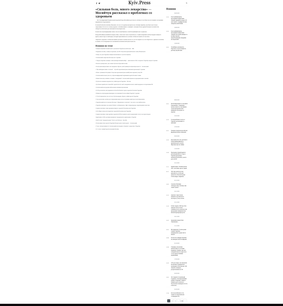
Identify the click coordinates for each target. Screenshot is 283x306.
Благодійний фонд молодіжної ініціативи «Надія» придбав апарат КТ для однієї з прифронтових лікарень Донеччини (179, 20)
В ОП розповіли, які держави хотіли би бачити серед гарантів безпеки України (119, 90)
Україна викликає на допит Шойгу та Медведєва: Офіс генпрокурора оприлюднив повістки (123, 105)
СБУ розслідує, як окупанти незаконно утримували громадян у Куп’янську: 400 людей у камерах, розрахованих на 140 (179, 266)
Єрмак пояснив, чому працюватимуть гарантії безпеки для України (116, 108)
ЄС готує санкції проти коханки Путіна (107, 129)
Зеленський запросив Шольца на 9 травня (108, 57)
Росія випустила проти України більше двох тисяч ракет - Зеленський (116, 123)
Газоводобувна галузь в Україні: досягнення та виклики (178, 121)
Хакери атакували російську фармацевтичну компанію (179, 131)
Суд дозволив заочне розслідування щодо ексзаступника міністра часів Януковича (120, 99)
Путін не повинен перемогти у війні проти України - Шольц (113, 81)
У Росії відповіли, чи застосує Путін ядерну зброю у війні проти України (117, 96)
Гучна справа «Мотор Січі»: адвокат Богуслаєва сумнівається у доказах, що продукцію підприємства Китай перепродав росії (179, 209)
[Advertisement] (177, 75)
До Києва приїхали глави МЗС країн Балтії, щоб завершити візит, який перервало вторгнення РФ (124, 84)
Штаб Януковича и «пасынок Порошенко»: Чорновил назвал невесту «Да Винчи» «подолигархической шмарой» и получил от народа (179, 108)
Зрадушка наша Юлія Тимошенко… (177, 221)
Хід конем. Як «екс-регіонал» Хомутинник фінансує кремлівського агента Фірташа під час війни (179, 142)
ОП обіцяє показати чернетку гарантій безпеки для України (113, 111)
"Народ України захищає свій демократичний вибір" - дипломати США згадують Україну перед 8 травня (126, 60)
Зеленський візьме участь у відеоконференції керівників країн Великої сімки (118, 75)
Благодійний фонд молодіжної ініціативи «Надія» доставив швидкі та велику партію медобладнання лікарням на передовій (179, 35)
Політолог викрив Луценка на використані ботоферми (179, 238)
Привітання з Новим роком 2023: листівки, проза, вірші (179, 167)
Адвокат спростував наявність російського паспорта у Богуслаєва (177, 196)
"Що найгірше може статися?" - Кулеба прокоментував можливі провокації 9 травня (120, 69)
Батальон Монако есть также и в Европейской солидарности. (177, 294)
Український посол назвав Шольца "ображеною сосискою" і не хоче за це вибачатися (120, 102)
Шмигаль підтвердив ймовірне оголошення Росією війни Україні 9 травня (117, 93)
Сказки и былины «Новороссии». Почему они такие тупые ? (178, 185)
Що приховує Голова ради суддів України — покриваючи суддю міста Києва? (178, 232)
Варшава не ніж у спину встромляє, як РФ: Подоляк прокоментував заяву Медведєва (120, 51)
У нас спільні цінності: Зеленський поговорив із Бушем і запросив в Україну (118, 126)
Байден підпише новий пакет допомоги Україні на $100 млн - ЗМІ (115, 48)
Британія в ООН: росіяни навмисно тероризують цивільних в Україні (116, 117)
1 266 (181, 301)
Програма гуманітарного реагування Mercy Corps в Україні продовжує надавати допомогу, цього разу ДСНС (178, 156)
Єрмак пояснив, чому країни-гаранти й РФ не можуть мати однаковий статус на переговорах (123, 114)
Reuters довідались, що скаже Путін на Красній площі (111, 63)
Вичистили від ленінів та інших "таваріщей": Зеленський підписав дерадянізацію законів (122, 78)
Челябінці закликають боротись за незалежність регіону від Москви (178, 48)
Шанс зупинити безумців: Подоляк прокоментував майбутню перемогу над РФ (119, 72)
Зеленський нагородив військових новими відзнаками (112, 87)
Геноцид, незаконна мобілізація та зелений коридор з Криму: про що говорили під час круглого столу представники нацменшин (179, 251)
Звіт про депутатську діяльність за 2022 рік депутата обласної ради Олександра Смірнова (178, 174)
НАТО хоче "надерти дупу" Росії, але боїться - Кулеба (111, 120)
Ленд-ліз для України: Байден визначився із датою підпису (113, 54)
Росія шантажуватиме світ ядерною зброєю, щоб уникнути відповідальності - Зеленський (122, 66)
